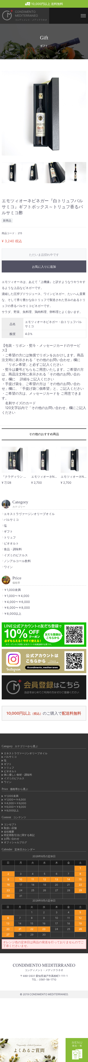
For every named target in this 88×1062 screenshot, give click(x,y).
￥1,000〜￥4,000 (16, 596)
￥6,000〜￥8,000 (17, 607)
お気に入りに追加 (44, 266)
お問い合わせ (11, 838)
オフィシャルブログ (15, 842)
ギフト (8, 531)
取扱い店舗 (10, 828)
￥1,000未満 (12, 590)
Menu (81, 2)
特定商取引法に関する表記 (19, 835)
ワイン (8, 567)
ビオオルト (11, 543)
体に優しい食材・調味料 (18, 774)
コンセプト (10, 824)
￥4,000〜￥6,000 (17, 602)
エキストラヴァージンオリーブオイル (29, 514)
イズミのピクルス (16, 555)
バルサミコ (11, 519)
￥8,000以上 (12, 613)
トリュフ (10, 537)
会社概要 (9, 831)
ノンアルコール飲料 (17, 561)
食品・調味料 (13, 549)
